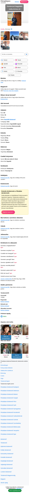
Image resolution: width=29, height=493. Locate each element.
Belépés (17, 1)
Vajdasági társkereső (6, 464)
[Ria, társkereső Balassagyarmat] (17, 348)
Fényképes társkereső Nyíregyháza (11, 408)
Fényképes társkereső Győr (8, 405)
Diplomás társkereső (6, 446)
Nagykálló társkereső (9, 119)
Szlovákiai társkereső (7, 468)
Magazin (3, 479)
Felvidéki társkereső (6, 457)
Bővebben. (19, 488)
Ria (16, 355)
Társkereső (4, 442)
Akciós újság (4, 482)
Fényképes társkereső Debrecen (10, 390)
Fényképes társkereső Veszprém (10, 430)
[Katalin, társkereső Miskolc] (6, 348)
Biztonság (3, 373)
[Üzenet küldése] (26, 54)
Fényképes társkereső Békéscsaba (10, 427)
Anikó (15, 336)
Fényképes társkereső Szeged (9, 398)
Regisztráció (24, 1)
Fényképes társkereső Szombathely (11, 423)
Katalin (5, 355)
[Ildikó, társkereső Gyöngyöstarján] (6, 330)
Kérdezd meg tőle (5, 177)
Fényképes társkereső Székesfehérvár (11, 416)
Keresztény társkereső (7, 453)
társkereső (4, 439)
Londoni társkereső (6, 472)
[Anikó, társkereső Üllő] (17, 330)
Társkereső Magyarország (8, 475)
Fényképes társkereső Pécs (8, 401)
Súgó (2, 378)
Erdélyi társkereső (6, 450)
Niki (27, 336)
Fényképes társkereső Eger (8, 434)
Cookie (2, 375)
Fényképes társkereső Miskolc (9, 394)
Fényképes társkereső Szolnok (9, 419)
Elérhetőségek (4, 365)
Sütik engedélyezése (15, 490)
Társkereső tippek (5, 381)
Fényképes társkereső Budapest (10, 387)
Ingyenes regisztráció (8, 212)
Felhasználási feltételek (6, 367)
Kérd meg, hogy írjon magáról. (10, 90)
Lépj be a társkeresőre (6, 278)
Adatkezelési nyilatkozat (7, 370)
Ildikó (5, 336)
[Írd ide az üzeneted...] (13, 54)
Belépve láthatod (5, 301)
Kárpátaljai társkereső (7, 461)
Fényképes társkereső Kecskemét (10, 412)
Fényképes (5, 1)
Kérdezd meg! (4, 99)
